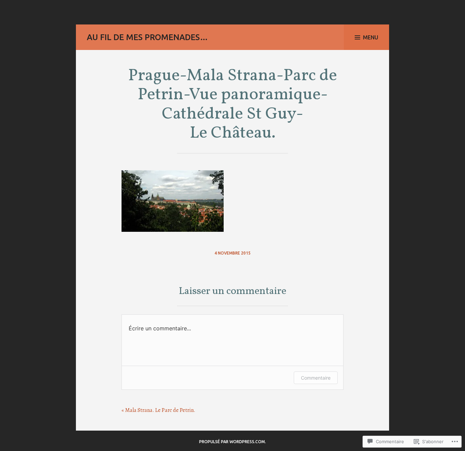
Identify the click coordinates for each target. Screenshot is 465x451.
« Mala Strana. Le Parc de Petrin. (158, 410)
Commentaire (316, 378)
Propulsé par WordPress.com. (232, 441)
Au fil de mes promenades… (147, 37)
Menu (370, 37)
